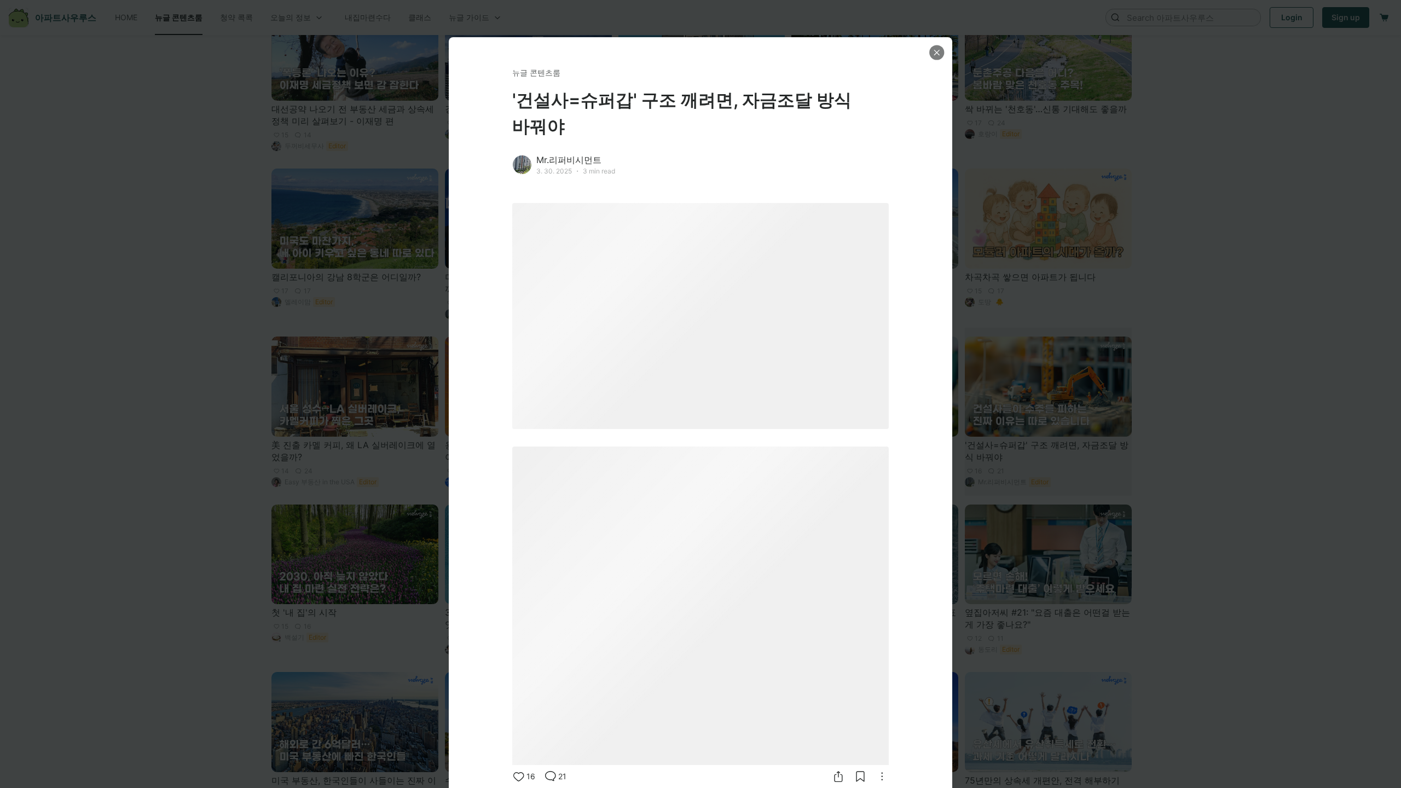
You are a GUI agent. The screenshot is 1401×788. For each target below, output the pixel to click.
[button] (937, 52)
